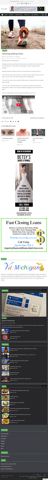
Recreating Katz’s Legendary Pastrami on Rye (19, 390)
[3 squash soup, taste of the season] (5, 421)
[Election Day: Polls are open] (5, 367)
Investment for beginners (33, 477)
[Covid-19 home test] (24, 305)
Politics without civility (14, 372)
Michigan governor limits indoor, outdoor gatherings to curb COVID (23, 348)
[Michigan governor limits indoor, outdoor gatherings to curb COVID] (5, 349)
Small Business (34, 14)
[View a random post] (45, 14)
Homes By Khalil (18, 14)
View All (44, 290)
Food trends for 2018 (7, 118)
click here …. (33, 93)
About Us (27, 476)
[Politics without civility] (5, 373)
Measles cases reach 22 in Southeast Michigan (23, 140)
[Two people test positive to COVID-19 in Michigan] (5, 331)
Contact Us (26, 14)
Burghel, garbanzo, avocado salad (17, 402)
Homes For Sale (32, 476)
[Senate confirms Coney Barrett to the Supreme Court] (5, 379)
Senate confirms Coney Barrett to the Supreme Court (20, 378)
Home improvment (4, 433)
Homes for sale (4, 436)
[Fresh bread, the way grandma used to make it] (5, 409)
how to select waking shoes (17, 58)
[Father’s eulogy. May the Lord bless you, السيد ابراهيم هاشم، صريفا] (5, 355)
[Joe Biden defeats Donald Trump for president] (5, 361)
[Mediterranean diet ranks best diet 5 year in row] (5, 415)
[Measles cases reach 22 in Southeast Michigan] (23, 130)
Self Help (3, 443)
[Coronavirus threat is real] (5, 337)
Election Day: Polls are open (15, 366)
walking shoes (24, 58)
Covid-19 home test (8, 321)
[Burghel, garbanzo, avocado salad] (5, 403)
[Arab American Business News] (2, 14)
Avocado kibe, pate (14, 396)
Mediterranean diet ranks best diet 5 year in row (20, 414)
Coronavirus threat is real (15, 336)
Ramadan (3, 441)
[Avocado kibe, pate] (5, 397)
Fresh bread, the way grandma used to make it (20, 408)
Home (6, 14)
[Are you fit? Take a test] (38, 130)
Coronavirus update (7, 138)
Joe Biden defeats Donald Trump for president (19, 360)
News (2, 448)
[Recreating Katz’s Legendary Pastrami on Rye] (5, 391)
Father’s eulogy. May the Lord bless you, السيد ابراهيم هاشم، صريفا (22, 354)
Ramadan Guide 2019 (5, 456)
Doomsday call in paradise (37, 118)
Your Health (5, 50)
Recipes (2, 446)
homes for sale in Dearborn (7, 58)
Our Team (11, 14)
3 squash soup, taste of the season (17, 420)
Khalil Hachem (12, 56)
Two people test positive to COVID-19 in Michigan (20, 330)
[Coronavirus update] (7, 130)
